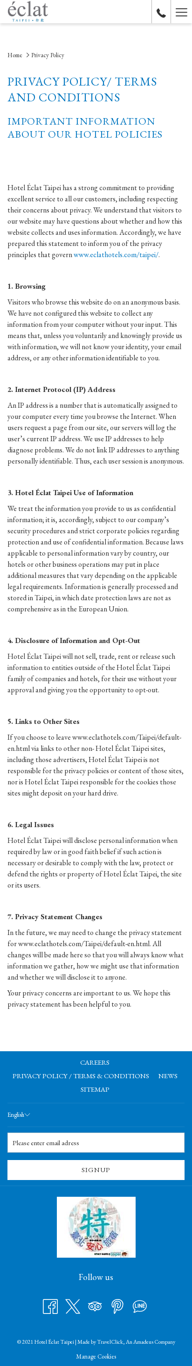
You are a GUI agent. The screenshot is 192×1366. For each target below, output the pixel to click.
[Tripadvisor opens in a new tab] (95, 1305)
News (168, 1075)
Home (14, 55)
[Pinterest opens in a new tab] (117, 1305)
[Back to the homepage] (28, 11)
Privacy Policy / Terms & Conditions (81, 1075)
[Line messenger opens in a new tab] (139, 1305)
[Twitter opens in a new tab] (72, 1305)
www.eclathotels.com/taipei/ (116, 254)
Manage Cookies (96, 1356)
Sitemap (95, 1089)
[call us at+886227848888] (161, 12)
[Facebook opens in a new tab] (50, 1305)
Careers (95, 1062)
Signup (96, 1169)
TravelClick (110, 1342)
